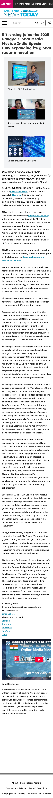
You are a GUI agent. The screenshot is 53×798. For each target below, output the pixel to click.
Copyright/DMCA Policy (13, 793)
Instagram (7, 624)
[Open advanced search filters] (42, 23)
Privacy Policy (34, 793)
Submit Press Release (16, 788)
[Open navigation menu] (4, 22)
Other (4, 634)
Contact (47, 793)
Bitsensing (16, 195)
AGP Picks (6, 4)
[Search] (37, 23)
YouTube (6, 631)
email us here (8, 614)
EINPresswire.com (18, 191)
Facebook (7, 627)
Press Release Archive (30, 783)
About (15, 783)
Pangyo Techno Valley (38, 215)
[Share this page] (49, 22)
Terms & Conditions (38, 788)
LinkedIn (6, 621)
